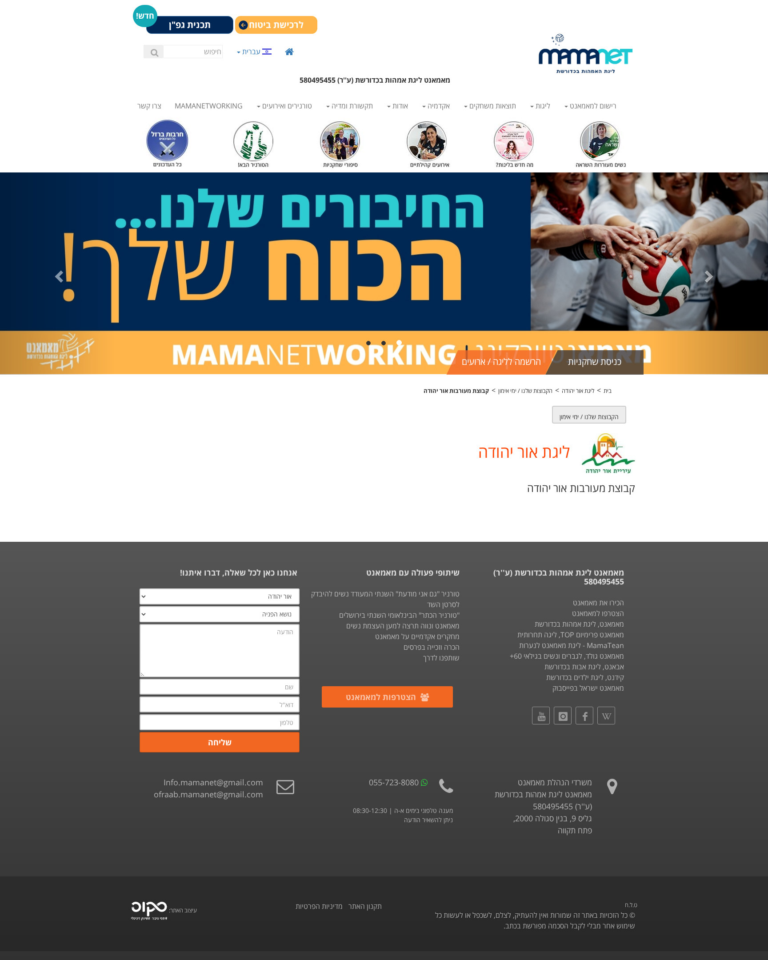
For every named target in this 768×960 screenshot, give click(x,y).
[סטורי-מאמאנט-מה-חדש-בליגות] (514, 142)
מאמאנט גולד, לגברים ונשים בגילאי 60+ (567, 656)
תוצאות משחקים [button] (492, 106)
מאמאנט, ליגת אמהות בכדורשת (579, 624)
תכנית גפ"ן (190, 25)
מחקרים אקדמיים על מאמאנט (417, 636)
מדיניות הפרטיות (319, 906)
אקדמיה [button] (438, 106)
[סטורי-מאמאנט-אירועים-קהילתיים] (427, 142)
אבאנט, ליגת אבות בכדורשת (584, 667)
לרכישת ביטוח (276, 25)
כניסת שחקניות (594, 362)
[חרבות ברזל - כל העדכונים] (167, 142)
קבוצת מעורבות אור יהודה (456, 391)
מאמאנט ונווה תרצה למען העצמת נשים (403, 626)
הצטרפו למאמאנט (598, 613)
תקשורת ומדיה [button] (351, 106)
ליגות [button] (542, 106)
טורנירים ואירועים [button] (286, 106)
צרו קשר (149, 106)
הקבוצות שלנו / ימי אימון (525, 391)
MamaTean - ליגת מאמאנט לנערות (571, 645)
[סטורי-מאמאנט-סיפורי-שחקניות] (340, 142)
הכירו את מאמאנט (598, 603)
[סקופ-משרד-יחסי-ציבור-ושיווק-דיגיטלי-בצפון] (149, 910)
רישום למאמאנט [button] (592, 106)
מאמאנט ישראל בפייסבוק (588, 688)
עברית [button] (251, 51)
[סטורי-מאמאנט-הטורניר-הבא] (254, 142)
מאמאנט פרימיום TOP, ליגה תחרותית (570, 635)
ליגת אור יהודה (578, 391)
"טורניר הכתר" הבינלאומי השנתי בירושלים (399, 615)
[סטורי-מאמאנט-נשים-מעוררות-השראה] (600, 142)
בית (608, 391)
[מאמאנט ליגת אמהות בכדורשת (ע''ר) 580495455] (585, 53)
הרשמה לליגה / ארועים (501, 362)
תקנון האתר (365, 906)
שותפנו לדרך (441, 658)
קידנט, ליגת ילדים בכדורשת (585, 677)
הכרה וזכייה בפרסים (432, 647)
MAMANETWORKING (209, 106)
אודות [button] (399, 106)
